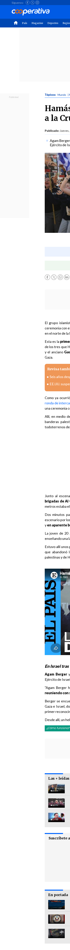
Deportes (52, 23)
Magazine (37, 23)
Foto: (51, 156)
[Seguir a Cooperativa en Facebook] (28, 2)
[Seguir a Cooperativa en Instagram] (37, 2)
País (24, 23)
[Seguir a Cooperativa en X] (32, 2)
